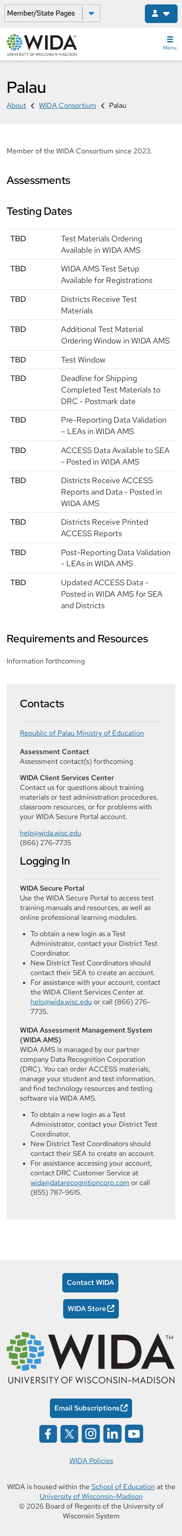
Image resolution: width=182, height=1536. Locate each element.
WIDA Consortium (67, 105)
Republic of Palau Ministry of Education (82, 733)
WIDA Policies (91, 1460)
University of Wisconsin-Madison (91, 1496)
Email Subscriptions (87, 1408)
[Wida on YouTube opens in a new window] (134, 1433)
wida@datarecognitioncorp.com (79, 1182)
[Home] (42, 44)
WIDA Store (87, 1308)
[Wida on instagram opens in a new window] (91, 1433)
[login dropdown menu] (161, 13)
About (16, 105)
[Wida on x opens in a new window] (69, 1433)
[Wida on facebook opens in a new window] (48, 1433)
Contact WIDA (90, 1282)
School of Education (123, 1486)
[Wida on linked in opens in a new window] (112, 1433)
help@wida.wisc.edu (50, 833)
